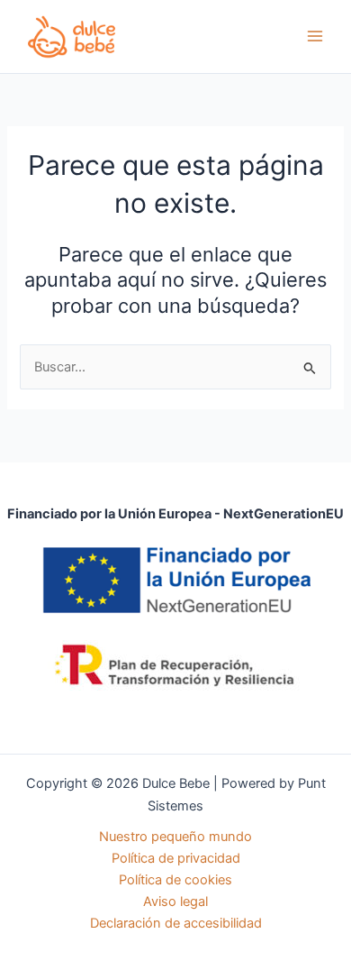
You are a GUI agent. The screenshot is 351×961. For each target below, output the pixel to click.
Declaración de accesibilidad (176, 923)
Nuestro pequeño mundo (175, 836)
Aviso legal (175, 901)
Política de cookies (175, 880)
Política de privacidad (176, 858)
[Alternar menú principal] (315, 36)
